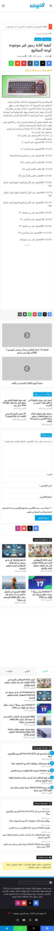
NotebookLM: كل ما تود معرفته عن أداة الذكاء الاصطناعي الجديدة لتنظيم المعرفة (20, 695)
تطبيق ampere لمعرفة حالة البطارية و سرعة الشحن (31, 770)
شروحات (38, 33)
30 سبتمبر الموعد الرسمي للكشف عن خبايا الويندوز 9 (15, 415)
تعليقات (9, 671)
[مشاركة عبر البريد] (25, 314)
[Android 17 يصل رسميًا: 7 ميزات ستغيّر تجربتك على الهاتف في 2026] (40, 582)
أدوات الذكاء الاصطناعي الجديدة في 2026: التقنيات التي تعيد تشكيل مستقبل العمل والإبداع (19, 682)
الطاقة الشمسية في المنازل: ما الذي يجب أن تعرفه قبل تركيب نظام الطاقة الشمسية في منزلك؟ (19, 719)
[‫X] (45, 314)
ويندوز (38, 39)
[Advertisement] (26, 17)
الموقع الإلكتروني (46, 497)
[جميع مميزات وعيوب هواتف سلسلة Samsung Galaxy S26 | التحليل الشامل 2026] (44, 733)
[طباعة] (20, 314)
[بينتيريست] (35, 314)
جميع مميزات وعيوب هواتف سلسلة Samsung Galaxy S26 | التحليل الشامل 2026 (21, 732)
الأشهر (27, 671)
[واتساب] (30, 314)
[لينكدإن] (40, 314)
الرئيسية (46, 33)
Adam (47, 56)
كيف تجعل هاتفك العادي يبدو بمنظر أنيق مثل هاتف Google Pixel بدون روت (14, 402)
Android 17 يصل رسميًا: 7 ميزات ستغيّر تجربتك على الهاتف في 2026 (41, 594)
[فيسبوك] (50, 314)
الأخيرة (45, 671)
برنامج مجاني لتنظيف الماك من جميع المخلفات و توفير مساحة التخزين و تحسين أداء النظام (41, 417)
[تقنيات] (36, 5)
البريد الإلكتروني (45, 486)
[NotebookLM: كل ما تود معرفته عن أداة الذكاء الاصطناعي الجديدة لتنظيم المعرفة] (14, 551)
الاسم (49, 474)
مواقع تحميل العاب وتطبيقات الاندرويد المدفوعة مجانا (31, 763)
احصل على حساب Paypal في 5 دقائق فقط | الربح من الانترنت (40, 402)
